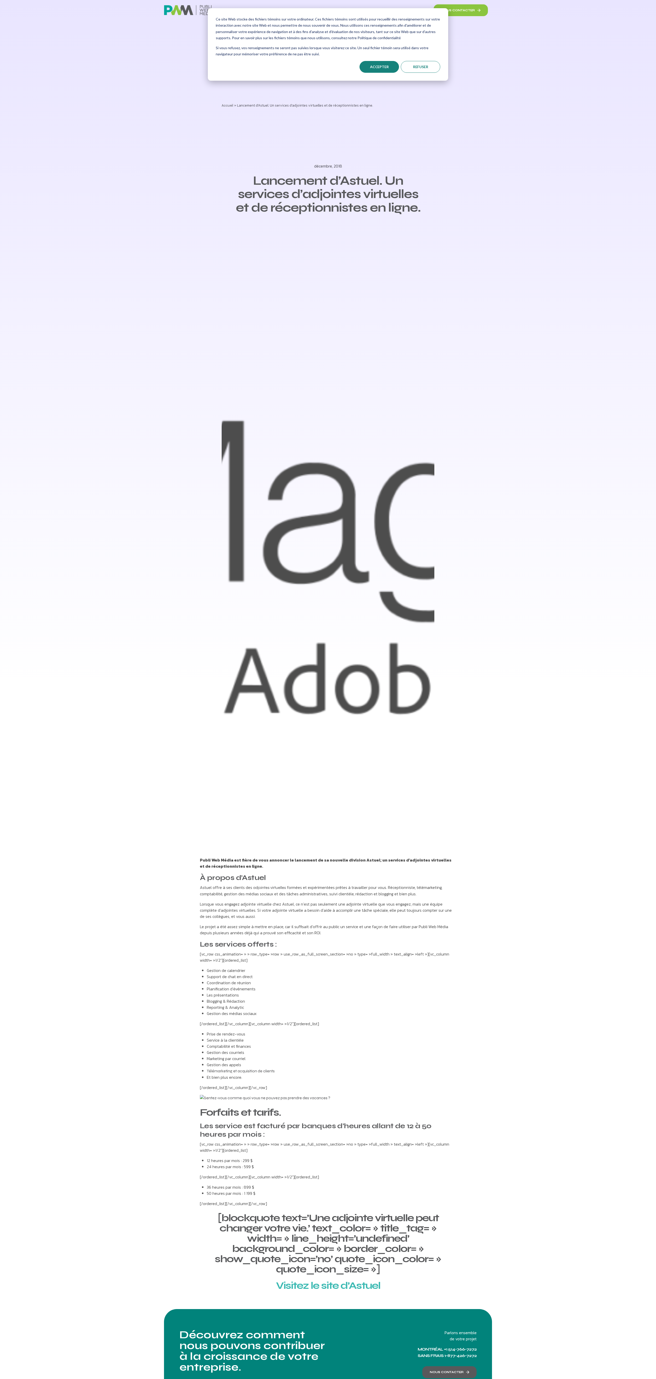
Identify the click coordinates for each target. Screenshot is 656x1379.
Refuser (420, 67)
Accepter (379, 67)
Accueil (227, 105)
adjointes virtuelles (269, 887)
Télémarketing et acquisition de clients (241, 1071)
